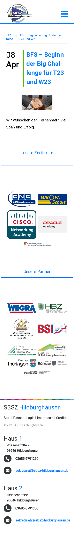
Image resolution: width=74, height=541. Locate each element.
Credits (61, 418)
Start (7, 418)
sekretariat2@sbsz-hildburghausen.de (42, 520)
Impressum (45, 418)
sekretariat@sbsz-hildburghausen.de (41, 471)
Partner (18, 418)
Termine (9, 37)
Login (30, 418)
